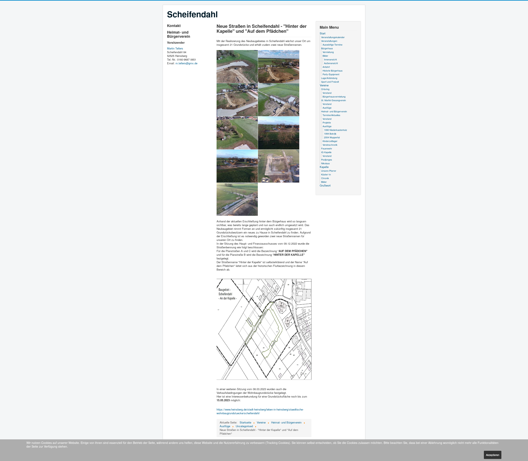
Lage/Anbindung (329, 78)
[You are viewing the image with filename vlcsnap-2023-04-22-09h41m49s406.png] (237, 66)
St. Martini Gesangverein (333, 100)
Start (322, 33)
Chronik (325, 178)
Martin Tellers (175, 48)
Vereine (324, 85)
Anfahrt (326, 66)
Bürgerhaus (327, 48)
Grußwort (325, 185)
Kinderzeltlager (330, 141)
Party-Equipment (331, 74)
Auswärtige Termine (332, 44)
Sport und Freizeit (330, 81)
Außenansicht (331, 63)
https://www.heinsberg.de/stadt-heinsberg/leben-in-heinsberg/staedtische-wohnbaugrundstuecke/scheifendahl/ (260, 411)
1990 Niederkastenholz (335, 129)
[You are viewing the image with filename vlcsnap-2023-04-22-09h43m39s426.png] (237, 99)
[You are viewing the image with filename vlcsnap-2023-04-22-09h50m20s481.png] (278, 132)
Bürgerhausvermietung (334, 96)
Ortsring (325, 89)
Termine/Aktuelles (331, 115)
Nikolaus (325, 163)
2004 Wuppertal (332, 137)
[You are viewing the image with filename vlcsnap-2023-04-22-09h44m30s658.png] (237, 132)
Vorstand (327, 92)
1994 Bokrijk (330, 133)
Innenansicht (330, 59)
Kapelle (324, 167)
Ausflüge (327, 107)
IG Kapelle (326, 152)
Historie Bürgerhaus (333, 70)
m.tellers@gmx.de (186, 63)
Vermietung (328, 52)
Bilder (325, 55)
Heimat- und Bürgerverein (334, 111)
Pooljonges (326, 159)
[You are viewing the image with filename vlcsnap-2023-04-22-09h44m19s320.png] (278, 99)
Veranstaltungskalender (333, 37)
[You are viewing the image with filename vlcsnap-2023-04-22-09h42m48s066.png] (278, 66)
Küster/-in (326, 174)
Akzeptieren (492, 454)
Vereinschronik (330, 144)
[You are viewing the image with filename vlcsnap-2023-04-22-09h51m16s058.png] (237, 199)
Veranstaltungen (329, 40)
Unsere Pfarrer (328, 170)
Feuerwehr (326, 148)
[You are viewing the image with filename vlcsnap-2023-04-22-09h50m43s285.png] (278, 166)
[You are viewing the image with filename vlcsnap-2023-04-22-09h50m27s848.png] (237, 166)
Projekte (327, 122)
